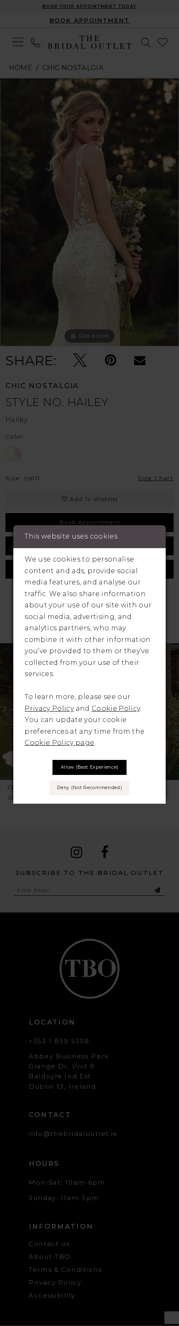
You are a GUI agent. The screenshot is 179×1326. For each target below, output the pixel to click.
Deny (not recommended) (89, 787)
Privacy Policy (49, 708)
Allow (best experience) (90, 767)
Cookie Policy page (59, 742)
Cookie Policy (116, 708)
